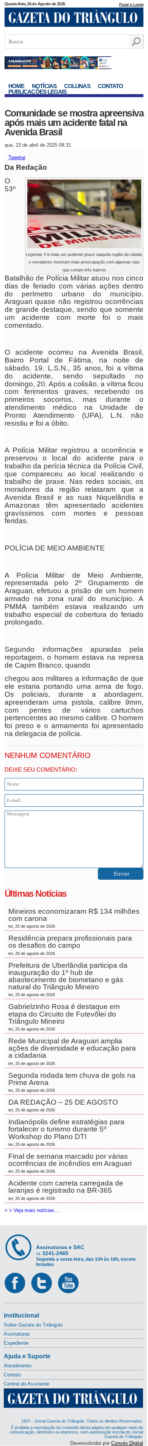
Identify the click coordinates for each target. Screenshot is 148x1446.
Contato (110, 86)
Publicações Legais (37, 91)
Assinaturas (17, 1334)
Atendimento (17, 1366)
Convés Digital (127, 1443)
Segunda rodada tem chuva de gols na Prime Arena (71, 1082)
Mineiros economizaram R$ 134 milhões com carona (74, 917)
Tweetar (16, 157)
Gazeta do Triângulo (74, 18)
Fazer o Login (131, 4)
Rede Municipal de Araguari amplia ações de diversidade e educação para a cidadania (72, 1051)
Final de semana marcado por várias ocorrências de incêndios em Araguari (70, 1162)
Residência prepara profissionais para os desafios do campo (70, 944)
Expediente (16, 1343)
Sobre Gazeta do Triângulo (33, 1325)
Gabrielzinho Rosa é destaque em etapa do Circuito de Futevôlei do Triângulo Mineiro (64, 1017)
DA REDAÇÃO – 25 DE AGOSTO (63, 1105)
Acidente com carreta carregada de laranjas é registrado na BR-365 (65, 1189)
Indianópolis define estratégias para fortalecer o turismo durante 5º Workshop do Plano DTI (66, 1132)
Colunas (77, 86)
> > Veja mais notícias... (32, 1210)
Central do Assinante (26, 1384)
